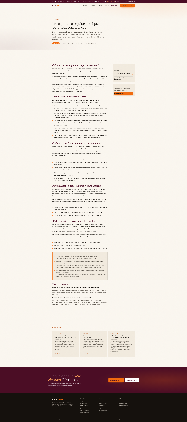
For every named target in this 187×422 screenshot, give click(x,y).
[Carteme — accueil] (56, 6)
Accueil (54, 16)
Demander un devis (127, 5)
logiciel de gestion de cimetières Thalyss (123, 74)
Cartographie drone (84, 401)
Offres (100, 5)
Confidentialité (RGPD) (123, 405)
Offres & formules (103, 403)
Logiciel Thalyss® (84, 405)
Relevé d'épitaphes (84, 410)
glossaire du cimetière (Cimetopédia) (123, 78)
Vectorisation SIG (84, 403)
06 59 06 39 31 (118, 1)
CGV (124, 419)
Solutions (93, 5)
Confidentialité (131, 419)
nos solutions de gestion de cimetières (123, 69)
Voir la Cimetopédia (132, 380)
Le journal (60, 16)
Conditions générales (123, 403)
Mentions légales (122, 401)
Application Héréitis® (85, 408)
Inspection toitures (84, 412)
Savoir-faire (85, 5)
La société (106, 5)
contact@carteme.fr (130, 1)
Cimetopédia (102, 405)
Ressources (114, 5)
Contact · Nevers (103, 410)
